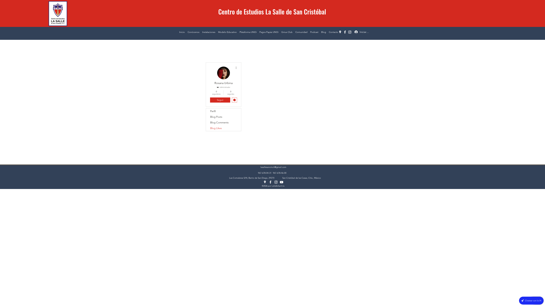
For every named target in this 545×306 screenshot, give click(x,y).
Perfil (213, 111)
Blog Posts (216, 116)
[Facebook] (345, 32)
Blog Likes (216, 128)
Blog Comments (219, 122)
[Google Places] (340, 32)
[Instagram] (350, 32)
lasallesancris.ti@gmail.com (273, 167)
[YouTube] (281, 182)
